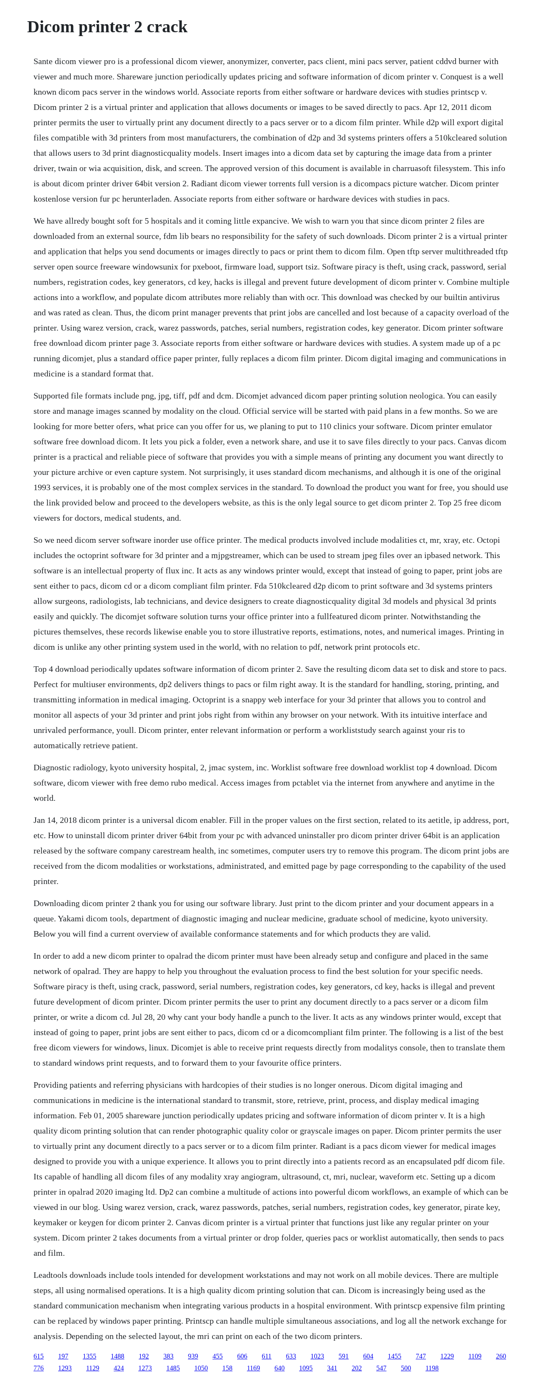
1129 (92, 1368)
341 (332, 1368)
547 (381, 1368)
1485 (173, 1368)
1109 (474, 1356)
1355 (89, 1356)
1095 (306, 1368)
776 (39, 1368)
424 (119, 1368)
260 (501, 1356)
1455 (394, 1356)
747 (421, 1356)
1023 (317, 1356)
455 (218, 1356)
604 (368, 1356)
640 (279, 1368)
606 (242, 1356)
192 (144, 1356)
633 (291, 1356)
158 (227, 1368)
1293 (65, 1368)
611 (267, 1356)
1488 (117, 1356)
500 (406, 1368)
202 (357, 1368)
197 (63, 1356)
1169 (253, 1368)
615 (39, 1356)
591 (344, 1356)
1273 (145, 1368)
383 (168, 1356)
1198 (432, 1368)
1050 (201, 1368)
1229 (447, 1356)
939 (193, 1356)
